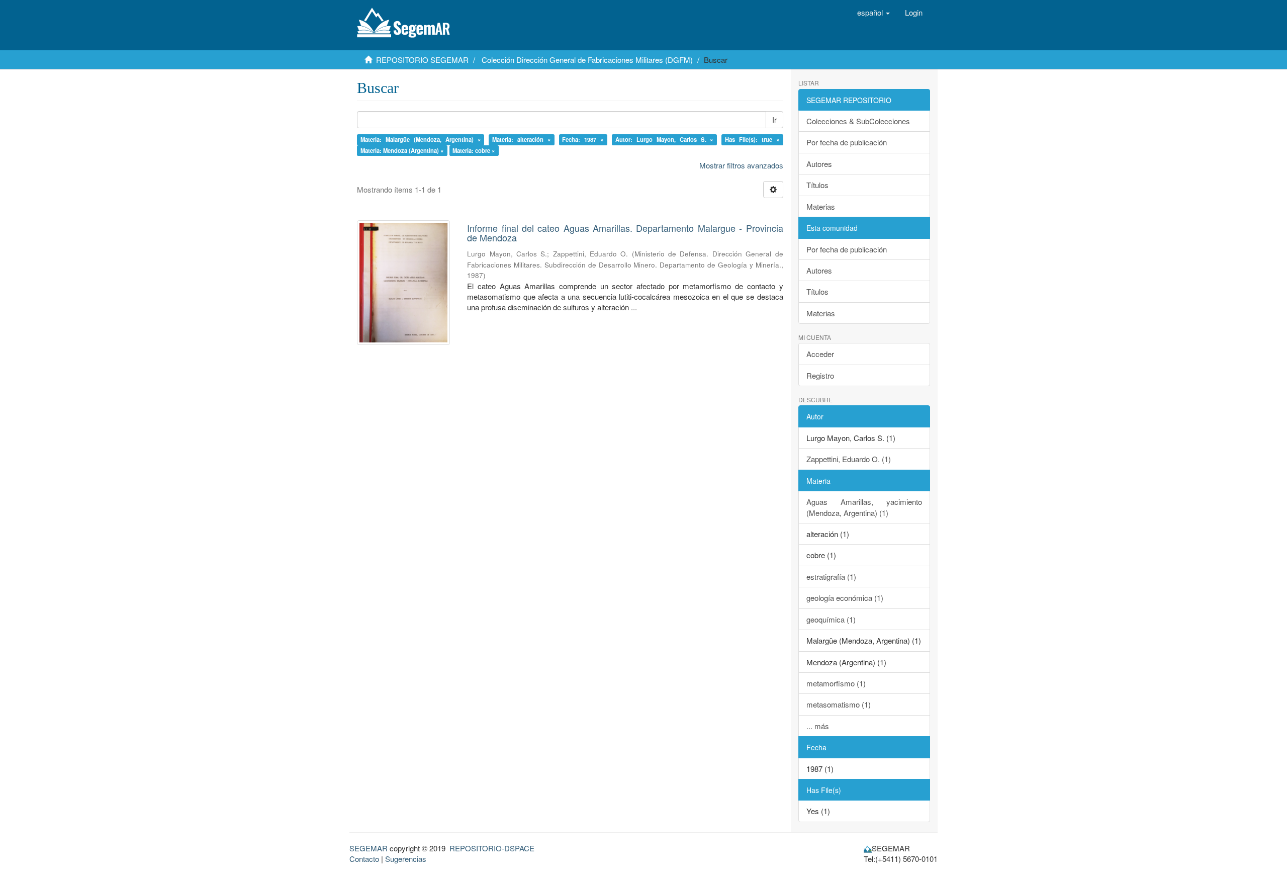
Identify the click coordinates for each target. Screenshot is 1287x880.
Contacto (364, 858)
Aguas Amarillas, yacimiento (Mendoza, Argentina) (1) (864, 506)
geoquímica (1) (831, 619)
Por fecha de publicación (846, 142)
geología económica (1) (844, 597)
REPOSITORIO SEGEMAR (422, 59)
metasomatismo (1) (838, 704)
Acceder (820, 353)
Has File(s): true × (752, 139)
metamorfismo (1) (836, 683)
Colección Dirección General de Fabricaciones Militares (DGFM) (587, 59)
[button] (873, 12)
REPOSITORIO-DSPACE (491, 848)
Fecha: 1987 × (583, 139)
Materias (820, 206)
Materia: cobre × (473, 150)
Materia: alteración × (521, 139)
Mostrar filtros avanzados (741, 165)
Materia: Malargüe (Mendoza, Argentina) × (420, 139)
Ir (774, 120)
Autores (819, 163)
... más (817, 726)
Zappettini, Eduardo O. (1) (848, 459)
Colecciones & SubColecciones (858, 121)
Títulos (817, 185)
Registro (820, 375)
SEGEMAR (368, 848)
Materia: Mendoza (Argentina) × (402, 150)
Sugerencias (405, 858)
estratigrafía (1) (831, 576)
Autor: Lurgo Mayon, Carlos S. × (664, 139)
